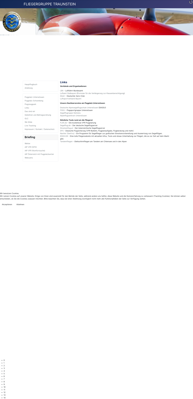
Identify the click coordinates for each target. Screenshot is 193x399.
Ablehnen (20, 204)
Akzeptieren (7, 204)
